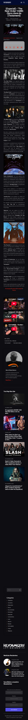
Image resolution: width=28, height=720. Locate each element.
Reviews (9, 624)
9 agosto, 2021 (19, 38)
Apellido (14, 702)
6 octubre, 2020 (8, 407)
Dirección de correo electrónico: (14, 690)
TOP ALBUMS (11, 626)
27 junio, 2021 (8, 432)
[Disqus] (14, 495)
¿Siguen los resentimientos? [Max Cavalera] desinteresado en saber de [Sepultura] (14, 487)
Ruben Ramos (7, 39)
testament (8, 343)
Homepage (8, 289)
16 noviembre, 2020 (9, 483)
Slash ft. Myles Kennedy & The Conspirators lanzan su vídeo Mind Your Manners (13, 462)
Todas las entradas (14, 19)
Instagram (19, 289)
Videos (9, 628)
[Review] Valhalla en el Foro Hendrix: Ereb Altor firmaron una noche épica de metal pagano (18, 674)
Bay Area (7, 338)
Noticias (9, 621)
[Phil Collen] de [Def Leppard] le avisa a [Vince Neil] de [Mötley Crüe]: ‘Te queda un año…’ (13, 437)
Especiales (12, 38)
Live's (9, 619)
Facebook (13, 289)
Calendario (10, 600)
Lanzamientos (11, 617)
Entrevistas (10, 612)
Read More (8, 380)
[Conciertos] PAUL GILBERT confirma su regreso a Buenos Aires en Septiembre (18, 664)
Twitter (14, 290)
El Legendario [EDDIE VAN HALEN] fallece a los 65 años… (13, 411)
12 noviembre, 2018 (9, 459)
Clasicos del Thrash (10, 341)
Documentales (11, 610)
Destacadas (6, 38)
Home (7, 18)
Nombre (14, 696)
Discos (9, 607)
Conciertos (10, 603)
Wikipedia (10, 631)
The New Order (17, 343)
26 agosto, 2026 (15, 660)
